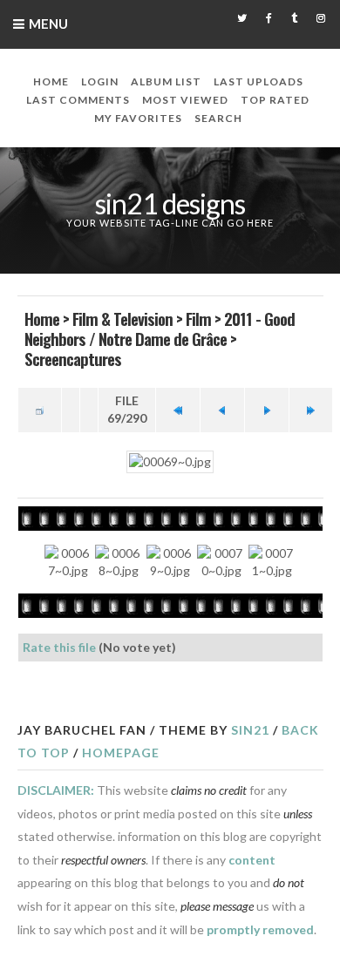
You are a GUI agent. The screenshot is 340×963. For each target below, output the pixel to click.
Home (51, 81)
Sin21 (250, 729)
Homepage (121, 752)
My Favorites (138, 118)
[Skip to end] (311, 410)
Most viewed (185, 99)
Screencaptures (72, 358)
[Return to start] (178, 410)
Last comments (78, 99)
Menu (48, 23)
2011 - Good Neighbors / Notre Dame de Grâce (159, 328)
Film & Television (122, 318)
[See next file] (267, 410)
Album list (166, 81)
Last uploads (258, 81)
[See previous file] (222, 410)
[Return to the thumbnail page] (40, 410)
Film (198, 318)
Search (218, 118)
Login (100, 81)
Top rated (275, 99)
